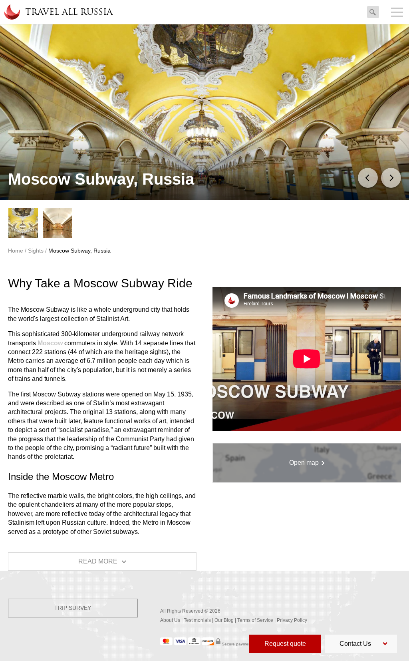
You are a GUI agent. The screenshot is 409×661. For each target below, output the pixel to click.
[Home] (11, 12)
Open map (304, 462)
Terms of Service (255, 620)
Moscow (50, 343)
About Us (170, 620)
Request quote (285, 643)
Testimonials (197, 620)
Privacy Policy (292, 620)
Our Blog (224, 620)
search (373, 10)
